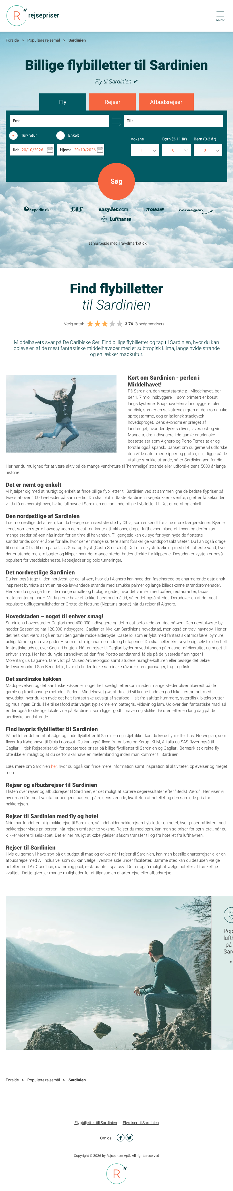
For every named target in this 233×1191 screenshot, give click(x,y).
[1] (90, 324)
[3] (104, 324)
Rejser (112, 102)
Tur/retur (29, 135)
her (54, 766)
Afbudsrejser (166, 102)
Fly (62, 102)
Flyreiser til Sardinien (141, 1122)
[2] (97, 324)
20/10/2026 (32, 150)
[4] (112, 324)
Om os (105, 1138)
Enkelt (73, 135)
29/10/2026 (85, 150)
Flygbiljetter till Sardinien (95, 1122)
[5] (119, 324)
